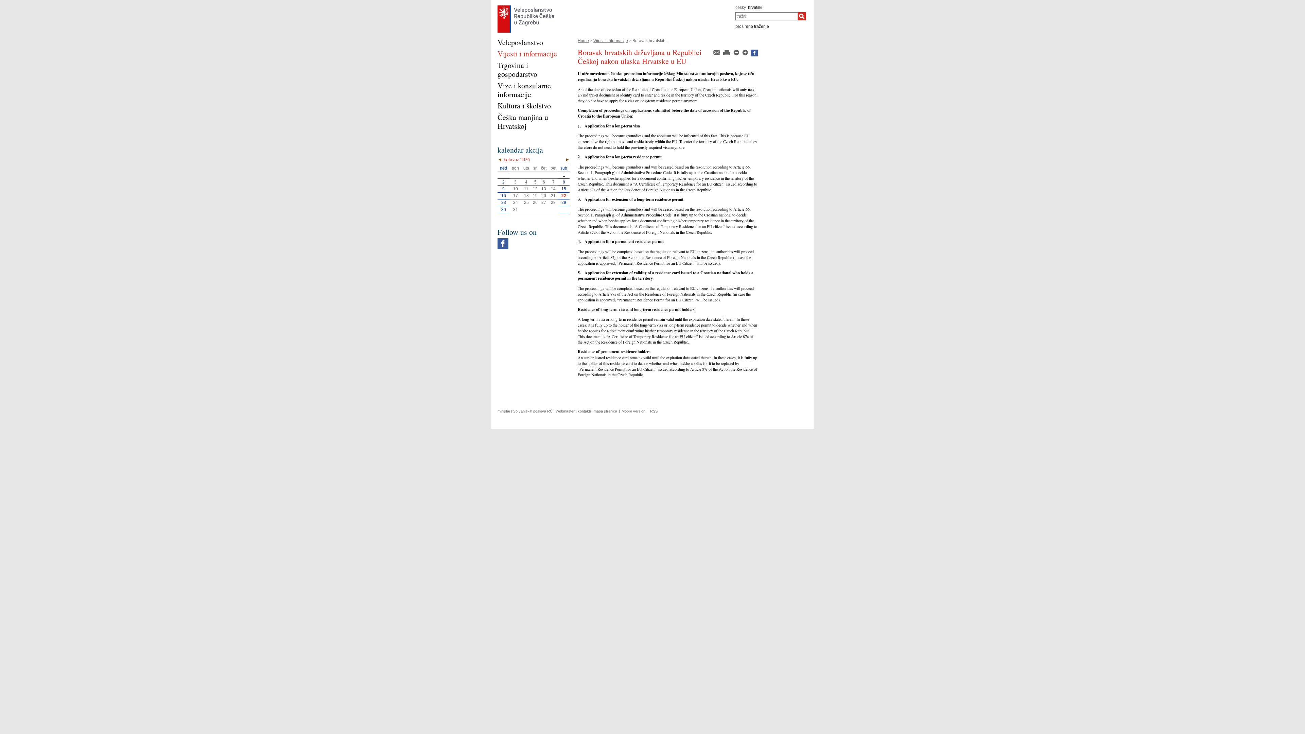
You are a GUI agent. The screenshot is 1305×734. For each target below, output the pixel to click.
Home (583, 40)
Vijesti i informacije (610, 40)
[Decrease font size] (736, 52)
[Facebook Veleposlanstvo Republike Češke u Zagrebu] (503, 240)
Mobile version (633, 411)
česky (740, 7)
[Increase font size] (745, 52)
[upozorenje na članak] (717, 52)
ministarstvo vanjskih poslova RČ (525, 411)
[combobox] (766, 16)
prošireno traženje (752, 26)
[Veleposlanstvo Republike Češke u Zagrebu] (526, 7)
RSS (654, 411)
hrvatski (755, 7)
